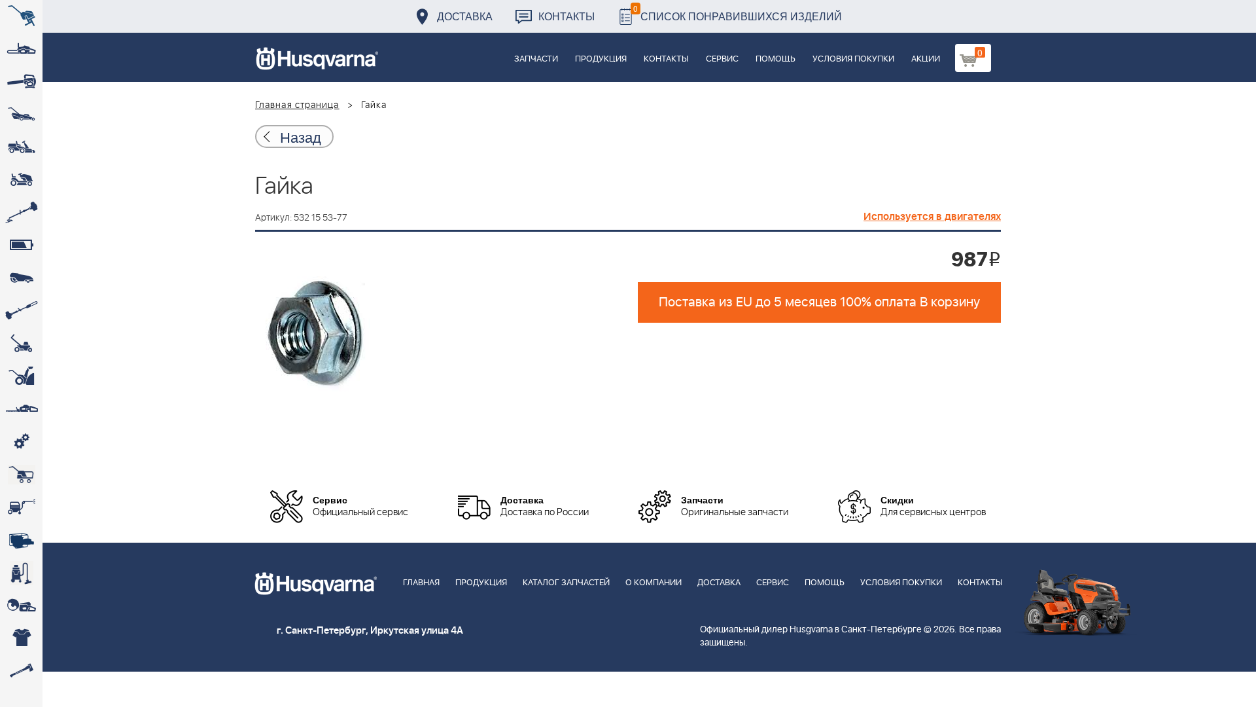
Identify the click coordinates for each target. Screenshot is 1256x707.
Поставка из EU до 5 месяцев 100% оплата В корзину (819, 302)
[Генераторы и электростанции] (21, 474)
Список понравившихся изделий (737, 13)
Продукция (601, 59)
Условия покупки (853, 59)
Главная (421, 583)
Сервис (722, 59)
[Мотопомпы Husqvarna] (21, 540)
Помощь (775, 59)
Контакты (566, 16)
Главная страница (297, 105)
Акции (925, 59)
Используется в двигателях (932, 217)
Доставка (465, 16)
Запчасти (536, 59)
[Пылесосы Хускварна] (21, 572)
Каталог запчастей (566, 583)
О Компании (653, 583)
